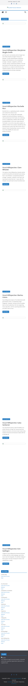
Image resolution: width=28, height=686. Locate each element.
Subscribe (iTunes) (5, 576)
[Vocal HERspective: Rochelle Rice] (14, 90)
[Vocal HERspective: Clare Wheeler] (14, 151)
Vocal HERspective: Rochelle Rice (13, 107)
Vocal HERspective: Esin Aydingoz (11, 550)
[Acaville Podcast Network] (2, 12)
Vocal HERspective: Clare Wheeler (11, 168)
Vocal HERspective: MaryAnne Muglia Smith (13, 51)
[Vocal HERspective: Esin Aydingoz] (14, 493)
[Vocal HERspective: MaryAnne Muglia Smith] (14, 34)
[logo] (3, 657)
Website (3, 587)
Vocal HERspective (6, 46)
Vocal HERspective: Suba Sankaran (11, 424)
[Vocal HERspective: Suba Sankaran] (14, 367)
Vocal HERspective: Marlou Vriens (12, 296)
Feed (2, 578)
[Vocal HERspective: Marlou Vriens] (14, 240)
